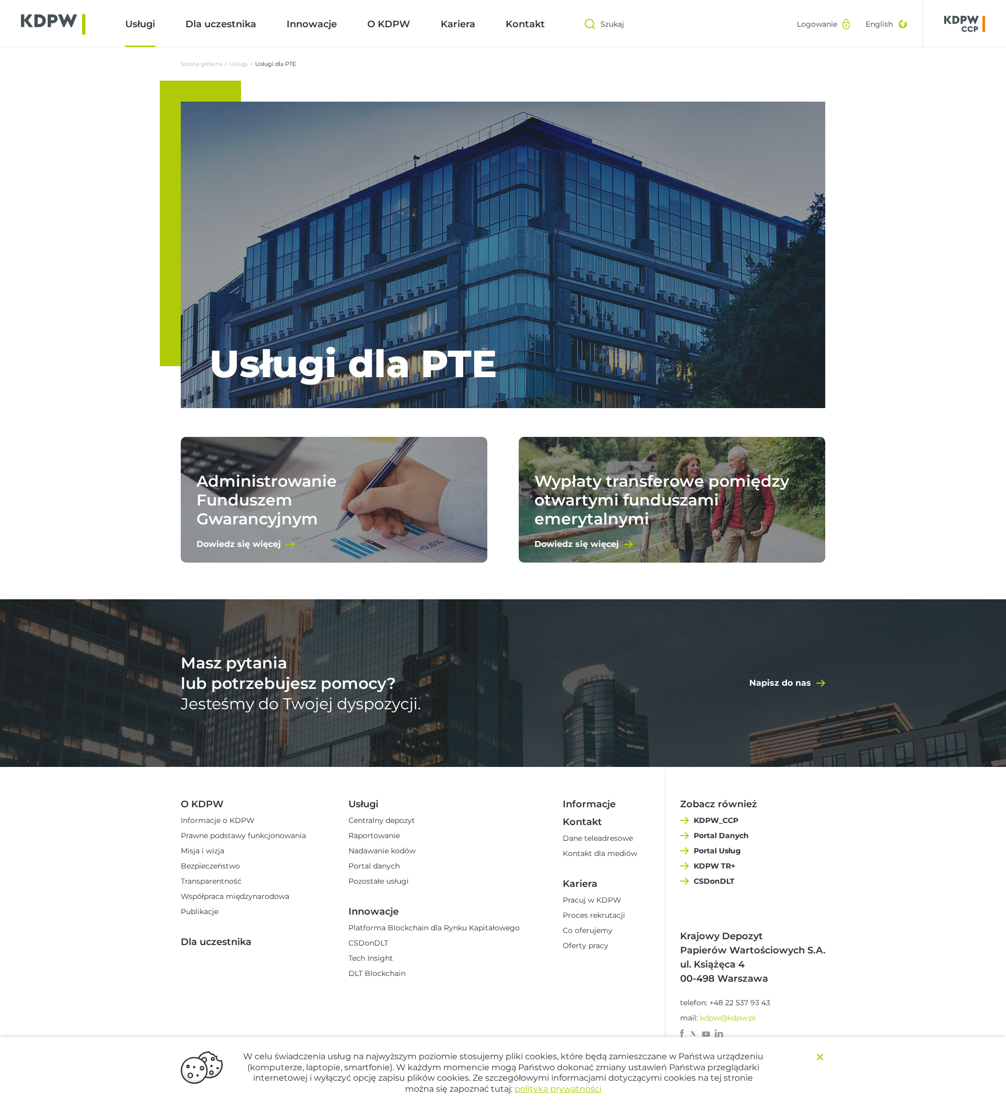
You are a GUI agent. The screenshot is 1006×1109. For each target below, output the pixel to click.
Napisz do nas (780, 683)
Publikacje (199, 911)
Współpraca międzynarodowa (235, 896)
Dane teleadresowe (598, 838)
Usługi (140, 24)
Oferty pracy (585, 945)
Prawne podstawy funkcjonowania (243, 835)
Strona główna (201, 64)
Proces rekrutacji (594, 915)
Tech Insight (370, 958)
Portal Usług (717, 850)
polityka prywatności (558, 1089)
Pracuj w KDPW (592, 900)
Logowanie (817, 24)
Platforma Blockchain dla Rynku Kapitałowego (434, 927)
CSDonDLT (368, 943)
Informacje (589, 804)
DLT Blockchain (377, 973)
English (879, 24)
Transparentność (211, 881)
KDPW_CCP (716, 820)
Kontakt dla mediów (600, 853)
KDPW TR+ (714, 866)
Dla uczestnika (220, 24)
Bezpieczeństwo (210, 866)
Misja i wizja (202, 850)
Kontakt (525, 24)
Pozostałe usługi (378, 881)
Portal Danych (721, 835)
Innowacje (312, 24)
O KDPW (388, 24)
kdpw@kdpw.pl (728, 1018)
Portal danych (374, 866)
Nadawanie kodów (381, 850)
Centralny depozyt (381, 820)
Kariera (458, 24)
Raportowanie (374, 835)
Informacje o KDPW (218, 820)
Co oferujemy (588, 930)
